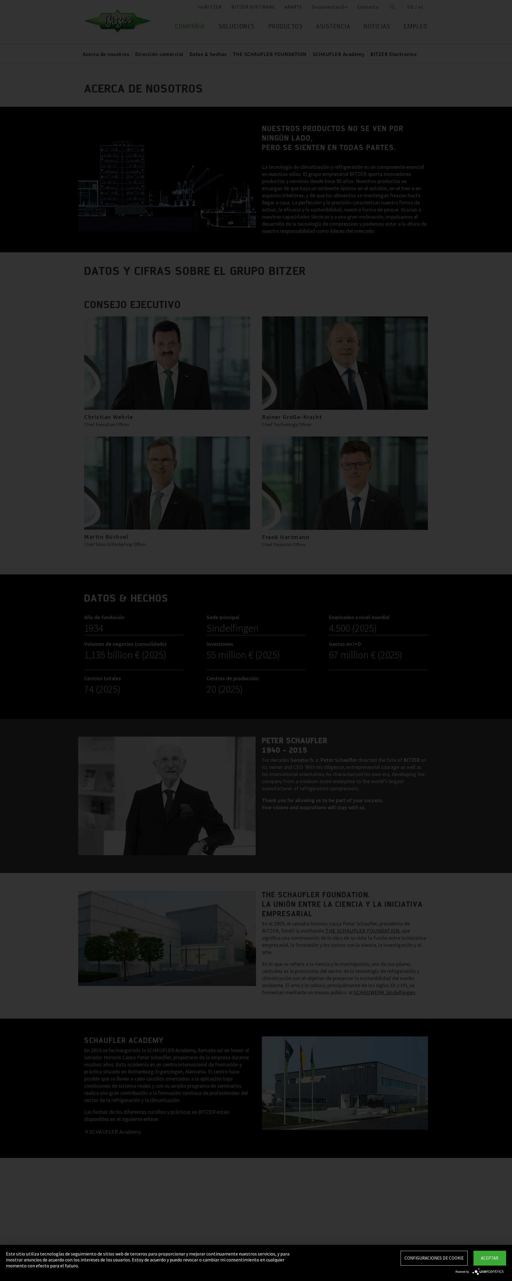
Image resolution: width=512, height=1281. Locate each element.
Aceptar (489, 1258)
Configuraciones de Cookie (434, 1258)
